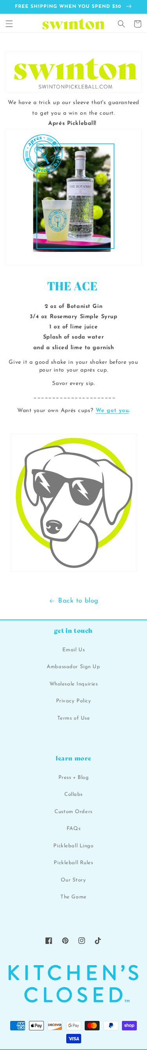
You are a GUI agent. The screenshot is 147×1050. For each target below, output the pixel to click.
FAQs (73, 828)
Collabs (73, 794)
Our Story (73, 880)
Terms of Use (73, 718)
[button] (9, 24)
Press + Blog (73, 777)
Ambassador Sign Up (73, 666)
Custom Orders (73, 811)
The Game (73, 897)
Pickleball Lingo (73, 845)
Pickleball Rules (73, 862)
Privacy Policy (73, 701)
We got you (112, 411)
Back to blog (78, 600)
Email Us (73, 649)
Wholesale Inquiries (73, 684)
